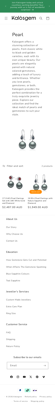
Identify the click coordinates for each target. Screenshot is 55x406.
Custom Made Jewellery (18, 299)
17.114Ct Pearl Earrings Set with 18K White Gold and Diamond (13, 200)
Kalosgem (17, 397)
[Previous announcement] (5, 6)
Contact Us (12, 240)
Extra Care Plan (14, 306)
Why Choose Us (14, 234)
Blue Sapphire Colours (17, 273)
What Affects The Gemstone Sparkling (26, 267)
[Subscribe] (44, 365)
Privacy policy (46, 397)
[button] (6, 18)
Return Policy (13, 346)
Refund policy (31, 397)
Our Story (11, 227)
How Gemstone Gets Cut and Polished (26, 260)
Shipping (10, 339)
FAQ (8, 332)
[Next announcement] (49, 6)
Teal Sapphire (13, 280)
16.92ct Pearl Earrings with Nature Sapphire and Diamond (40, 200)
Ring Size (11, 313)
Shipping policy (37, 401)
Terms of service (21, 401)
